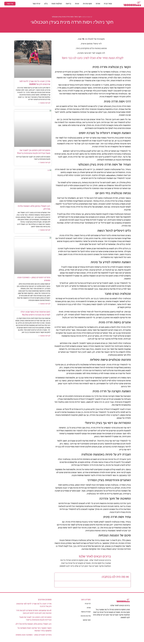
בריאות (68, 4)
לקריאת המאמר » (44, 103)
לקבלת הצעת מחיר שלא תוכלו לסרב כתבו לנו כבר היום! (92, 57)
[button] (57, 576)
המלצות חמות (57, 4)
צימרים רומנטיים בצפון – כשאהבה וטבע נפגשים (33, 635)
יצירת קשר (36, 4)
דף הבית (89, 17)
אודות (98, 4)
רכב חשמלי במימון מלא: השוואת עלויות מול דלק (33, 624)
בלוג (46, 4)
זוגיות (77, 4)
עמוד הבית (108, 4)
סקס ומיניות (87, 4)
